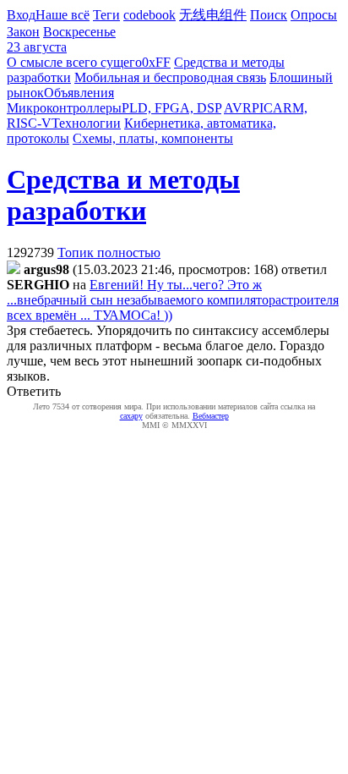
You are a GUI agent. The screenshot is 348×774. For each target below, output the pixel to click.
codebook (149, 15)
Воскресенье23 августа (61, 39)
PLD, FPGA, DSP (171, 108)
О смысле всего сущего (74, 62)
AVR (238, 108)
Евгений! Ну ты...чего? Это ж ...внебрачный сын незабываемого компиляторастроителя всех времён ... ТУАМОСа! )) (173, 299)
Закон (23, 32)
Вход (21, 15)
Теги (106, 15)
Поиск (268, 15)
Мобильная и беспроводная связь (170, 77)
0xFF (156, 62)
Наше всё (62, 15)
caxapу (131, 415)
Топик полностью (108, 252)
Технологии (86, 123)
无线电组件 (213, 15)
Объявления (79, 92)
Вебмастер (211, 415)
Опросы (314, 15)
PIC (262, 108)
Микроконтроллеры (64, 108)
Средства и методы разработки (123, 195)
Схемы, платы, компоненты (153, 138)
